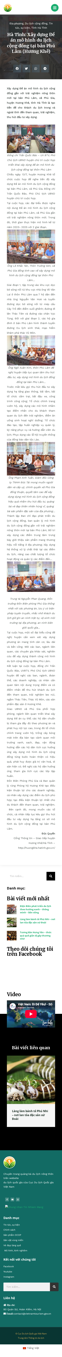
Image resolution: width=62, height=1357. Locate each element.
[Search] (50, 876)
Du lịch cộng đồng (36, 23)
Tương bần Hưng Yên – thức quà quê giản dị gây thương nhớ (35, 935)
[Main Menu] (55, 8)
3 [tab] (32, 1130)
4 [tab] (36, 1130)
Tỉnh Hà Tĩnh (39, 27)
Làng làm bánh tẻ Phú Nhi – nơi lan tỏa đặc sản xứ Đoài (37, 921)
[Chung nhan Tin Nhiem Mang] (24, 1206)
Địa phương (16, 23)
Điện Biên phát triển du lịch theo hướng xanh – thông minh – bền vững (35, 909)
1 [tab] (26, 1130)
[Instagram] (18, 1199)
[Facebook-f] (7, 1199)
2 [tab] (29, 1130)
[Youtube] (12, 1199)
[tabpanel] (31, 1091)
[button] (17, 68)
